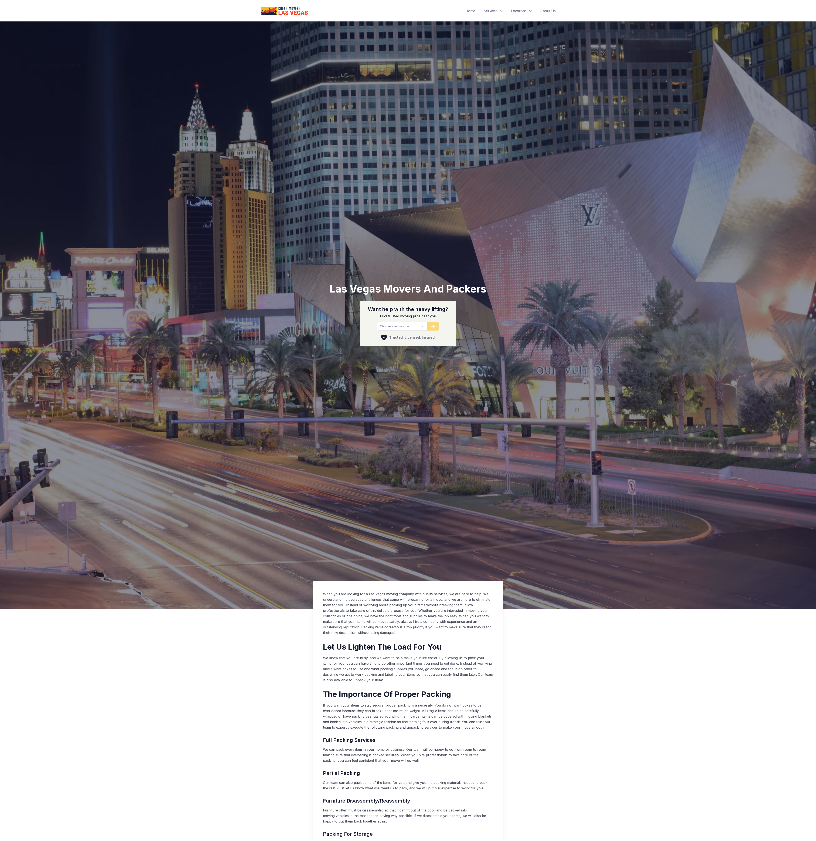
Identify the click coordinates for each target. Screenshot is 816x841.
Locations (519, 11)
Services (490, 11)
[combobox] (402, 326)
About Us (548, 11)
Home (470, 11)
